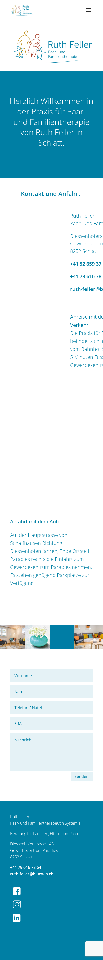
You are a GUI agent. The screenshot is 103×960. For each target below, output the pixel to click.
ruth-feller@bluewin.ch (32, 874)
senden (82, 776)
